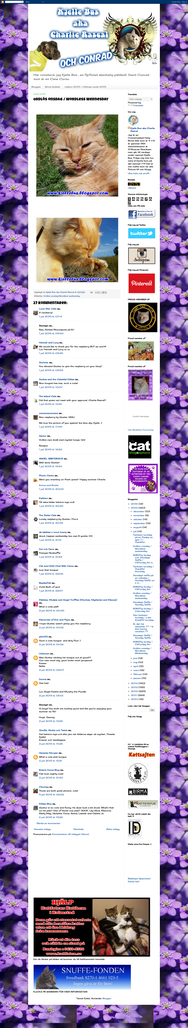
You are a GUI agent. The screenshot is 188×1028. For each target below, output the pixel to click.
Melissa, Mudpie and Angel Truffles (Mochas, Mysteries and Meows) (78, 600)
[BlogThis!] (98, 292)
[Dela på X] (101, 292)
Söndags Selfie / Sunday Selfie (142, 603)
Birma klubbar (52, 87)
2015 (135, 508)
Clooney (44, 787)
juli (135, 531)
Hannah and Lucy (49, 342)
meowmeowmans (48, 413)
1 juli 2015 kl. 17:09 (50, 426)
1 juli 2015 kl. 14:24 (50, 404)
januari (137, 678)
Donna (42, 679)
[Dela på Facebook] (103, 292)
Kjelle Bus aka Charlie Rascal (142, 129)
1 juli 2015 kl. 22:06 (51, 574)
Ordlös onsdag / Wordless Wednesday (142, 650)
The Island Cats (47, 396)
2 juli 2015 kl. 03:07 (51, 670)
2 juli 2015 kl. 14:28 (51, 744)
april (136, 666)
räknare (132, 188)
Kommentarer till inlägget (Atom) (70, 834)
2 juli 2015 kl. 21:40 (51, 777)
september (139, 523)
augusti (137, 527)
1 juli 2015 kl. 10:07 (51, 387)
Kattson (43, 498)
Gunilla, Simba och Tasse (53, 730)
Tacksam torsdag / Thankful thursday (143, 569)
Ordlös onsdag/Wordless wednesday (62, 296)
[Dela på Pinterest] (105, 292)
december (139, 511)
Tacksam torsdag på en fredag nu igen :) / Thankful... (143, 539)
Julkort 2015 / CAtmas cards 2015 (85, 87)
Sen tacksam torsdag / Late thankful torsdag (143, 617)
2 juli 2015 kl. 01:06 (51, 644)
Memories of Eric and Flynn (54, 619)
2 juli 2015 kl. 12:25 (51, 721)
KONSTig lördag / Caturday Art (143, 609)
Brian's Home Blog (49, 770)
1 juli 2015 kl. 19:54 (50, 466)
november (139, 515)
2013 (135, 687)
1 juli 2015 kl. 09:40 (51, 333)
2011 (134, 695)
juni (135, 658)
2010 (135, 699)
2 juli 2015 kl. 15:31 (50, 760)
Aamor (42, 436)
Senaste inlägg (42, 829)
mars (136, 670)
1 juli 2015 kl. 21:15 (50, 540)
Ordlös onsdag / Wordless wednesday (142, 548)
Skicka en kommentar (48, 823)
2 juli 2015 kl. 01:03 (51, 627)
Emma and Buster (49, 485)
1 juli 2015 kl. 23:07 (51, 590)
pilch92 (43, 636)
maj (135, 662)
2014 (134, 683)
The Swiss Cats (47, 515)
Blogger (106, 998)
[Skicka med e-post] (96, 292)
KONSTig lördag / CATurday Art (143, 587)
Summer (43, 362)
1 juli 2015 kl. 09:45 (51, 353)
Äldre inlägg (113, 829)
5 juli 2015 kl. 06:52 (51, 794)
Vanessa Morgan (48, 753)
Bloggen (36, 87)
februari (138, 674)
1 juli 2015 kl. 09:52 (51, 370)
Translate (138, 105)
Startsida (78, 829)
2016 (135, 504)
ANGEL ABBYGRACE (51, 458)
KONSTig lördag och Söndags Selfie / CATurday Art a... (143, 559)
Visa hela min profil (138, 173)
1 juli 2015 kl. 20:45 (51, 523)
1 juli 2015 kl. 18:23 (50, 449)
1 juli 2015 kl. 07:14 (50, 316)
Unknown (44, 653)
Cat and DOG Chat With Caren (56, 566)
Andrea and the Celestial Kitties (56, 379)
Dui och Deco (46, 549)
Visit (140, 430)
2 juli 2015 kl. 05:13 (51, 695)
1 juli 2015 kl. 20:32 (51, 506)
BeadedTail (45, 583)
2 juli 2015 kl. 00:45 (51, 610)
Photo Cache (46, 475)
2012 (135, 691)
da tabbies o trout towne (53, 532)
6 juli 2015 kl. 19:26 (51, 817)
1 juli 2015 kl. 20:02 (51, 489)
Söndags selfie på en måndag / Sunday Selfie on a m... (143, 579)
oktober (138, 519)
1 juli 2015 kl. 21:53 (50, 557)
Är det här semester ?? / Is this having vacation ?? (143, 628)
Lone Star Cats (47, 308)
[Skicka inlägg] (91, 292)
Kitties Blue (45, 804)
